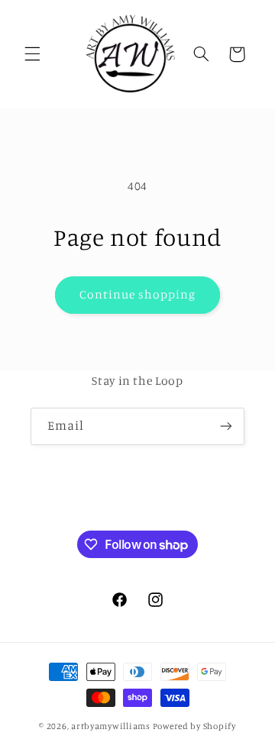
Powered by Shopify (194, 726)
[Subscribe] (226, 426)
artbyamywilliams (110, 726)
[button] (32, 54)
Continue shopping (137, 294)
